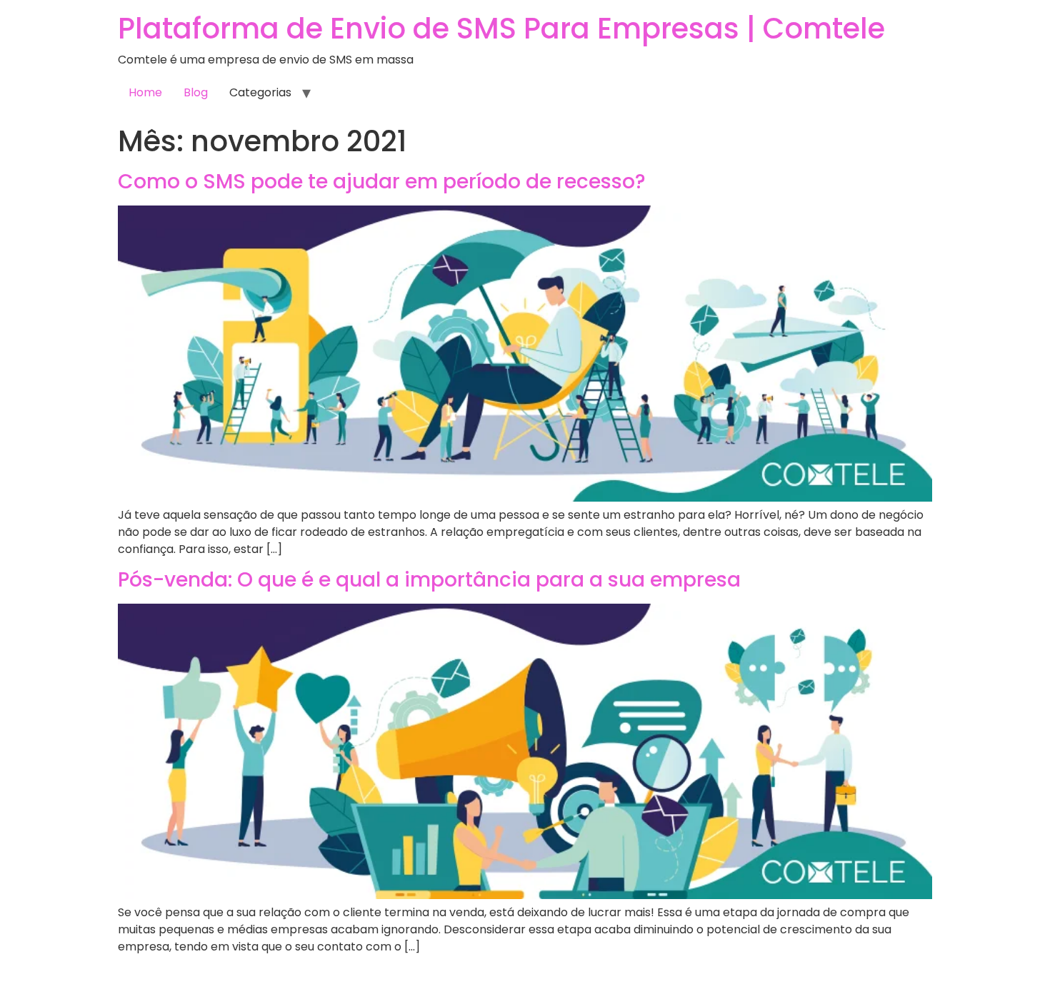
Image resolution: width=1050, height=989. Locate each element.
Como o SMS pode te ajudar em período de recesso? (382, 182)
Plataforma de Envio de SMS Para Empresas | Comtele (501, 29)
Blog (196, 92)
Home (145, 92)
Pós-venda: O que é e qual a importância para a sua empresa (429, 580)
